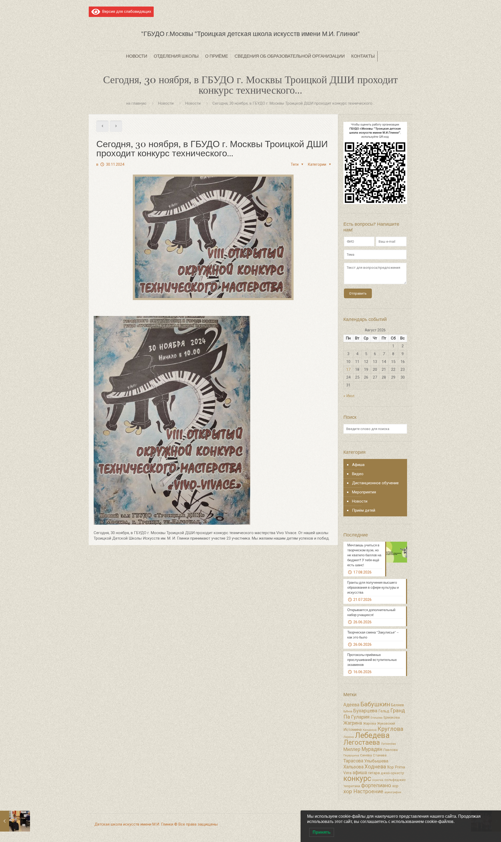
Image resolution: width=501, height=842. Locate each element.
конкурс (357, 778)
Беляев (397, 705)
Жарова (369, 723)
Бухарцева (365, 711)
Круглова (390, 728)
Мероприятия (364, 492)
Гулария (360, 717)
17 (348, 369)
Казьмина (370, 730)
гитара (374, 773)
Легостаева (361, 742)
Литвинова (388, 743)
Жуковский (386, 723)
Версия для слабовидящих (125, 11)
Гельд (383, 711)
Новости (166, 103)
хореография (392, 792)
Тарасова (353, 760)
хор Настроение (363, 791)
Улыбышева (376, 761)
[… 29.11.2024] (15, 821)
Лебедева (372, 735)
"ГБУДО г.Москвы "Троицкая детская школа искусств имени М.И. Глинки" (250, 34)
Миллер (351, 749)
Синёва (366, 755)
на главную (136, 103)
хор (395, 786)
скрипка (377, 780)
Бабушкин (375, 704)
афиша (360, 772)
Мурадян (371, 749)
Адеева (351, 704)
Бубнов (347, 711)
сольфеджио (395, 780)
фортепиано (376, 785)
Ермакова (392, 717)
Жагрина (352, 723)
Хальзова (353, 766)
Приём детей (363, 510)
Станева (379, 755)
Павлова (390, 750)
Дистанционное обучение (375, 483)
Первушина (351, 755)
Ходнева (375, 766)
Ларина (348, 737)
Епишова (377, 717)
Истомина (352, 729)
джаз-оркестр (392, 773)
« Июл (348, 395)
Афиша (358, 464)
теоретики (351, 786)
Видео (357, 473)
